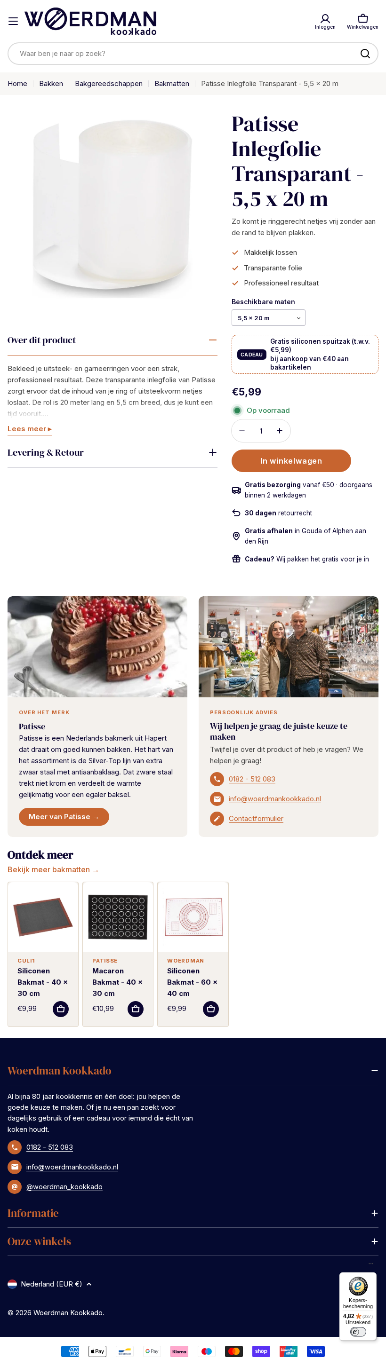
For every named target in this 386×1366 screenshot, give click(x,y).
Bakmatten (171, 83)
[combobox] (193, 53)
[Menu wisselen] (13, 21)
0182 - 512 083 (252, 778)
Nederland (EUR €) (51, 1283)
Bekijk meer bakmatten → (53, 869)
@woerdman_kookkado (64, 1187)
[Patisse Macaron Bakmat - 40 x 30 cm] (118, 917)
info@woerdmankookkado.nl (275, 798)
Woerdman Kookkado (68, 1313)
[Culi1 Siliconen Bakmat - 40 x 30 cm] (43, 917)
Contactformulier (256, 818)
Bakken (51, 83)
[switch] (358, 1331)
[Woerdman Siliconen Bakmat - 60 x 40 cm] (193, 917)
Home (17, 83)
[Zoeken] (365, 53)
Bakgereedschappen (109, 83)
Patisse (32, 726)
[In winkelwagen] (61, 1009)
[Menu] (371, 1265)
